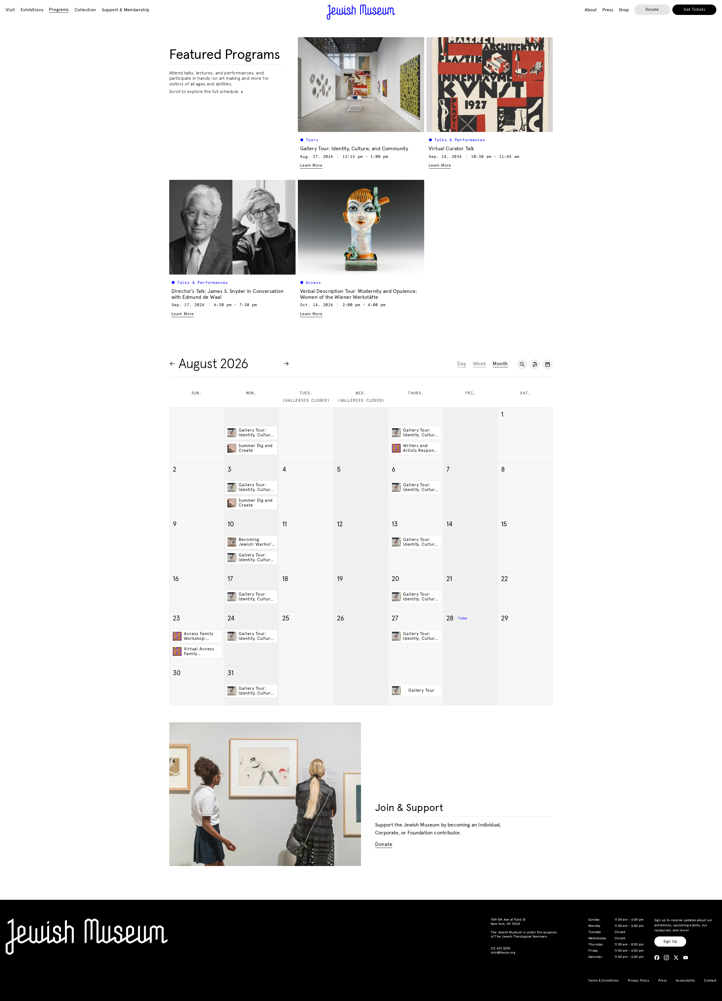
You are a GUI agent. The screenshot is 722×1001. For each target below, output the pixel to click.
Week (479, 363)
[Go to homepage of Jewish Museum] (361, 12)
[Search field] (522, 364)
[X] (676, 957)
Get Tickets (694, 10)
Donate (652, 10)
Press (662, 980)
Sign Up (670, 941)
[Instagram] (666, 957)
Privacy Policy (638, 980)
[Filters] (535, 364)
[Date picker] (547, 364)
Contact (710, 980)
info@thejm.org (503, 952)
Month (500, 363)
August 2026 (213, 364)
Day (461, 363)
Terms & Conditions (603, 980)
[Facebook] (656, 957)
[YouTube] (685, 957)
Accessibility (685, 980)
